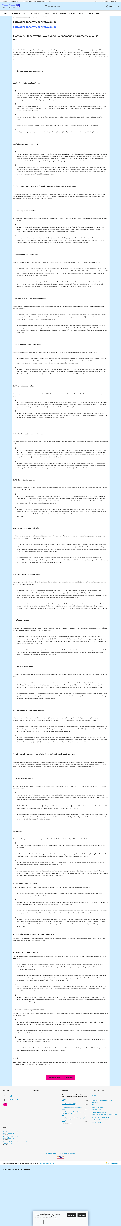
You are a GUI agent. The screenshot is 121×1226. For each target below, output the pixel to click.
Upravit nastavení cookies (46, 1163)
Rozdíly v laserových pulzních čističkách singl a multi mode (15, 1132)
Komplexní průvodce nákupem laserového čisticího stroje (15, 1142)
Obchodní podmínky (97, 1107)
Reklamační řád (96, 1110)
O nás (93, 1105)
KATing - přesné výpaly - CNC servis (64, 1153)
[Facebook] (5, 1104)
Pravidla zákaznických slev (99, 1112)
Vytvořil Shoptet (113, 1163)
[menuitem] (5, 13)
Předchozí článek (54, 1078)
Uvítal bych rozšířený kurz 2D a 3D (72, 1108)
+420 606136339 (13, 1100)
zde (56, 1218)
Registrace (113, 1)
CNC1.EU (49, 1153)
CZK (96, 1)
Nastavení (39, 1222)
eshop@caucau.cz (12, 1096)
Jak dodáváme (14, 1)
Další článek (68, 1078)
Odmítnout (71, 1215)
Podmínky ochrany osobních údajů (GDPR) (104, 1115)
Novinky (5, 1)
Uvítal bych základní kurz (69, 1103)
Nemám (64, 1099)
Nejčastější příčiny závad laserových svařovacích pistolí (13, 1137)
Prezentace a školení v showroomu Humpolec (34, 1)
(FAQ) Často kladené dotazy (100, 1120)
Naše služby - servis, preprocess (101, 1117)
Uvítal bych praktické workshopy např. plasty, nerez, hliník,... (73, 1119)
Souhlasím (82, 1215)
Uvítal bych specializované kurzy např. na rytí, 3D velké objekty (74, 1113)
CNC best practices (97, 1122)
